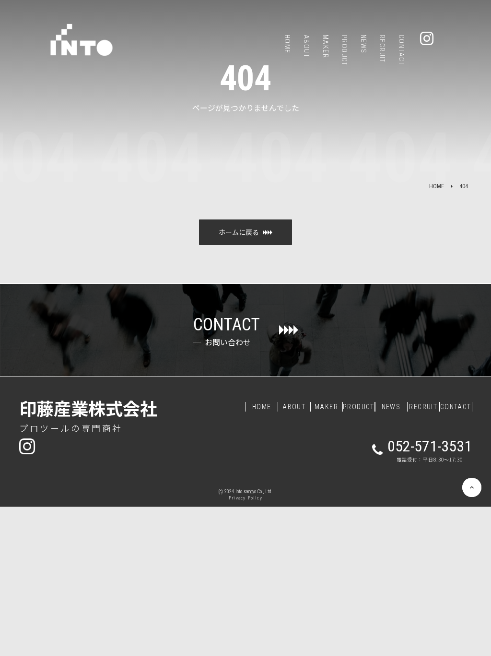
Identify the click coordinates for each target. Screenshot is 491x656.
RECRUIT (423, 407)
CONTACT (455, 407)
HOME (436, 186)
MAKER (326, 407)
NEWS (391, 407)
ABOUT (293, 407)
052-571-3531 (429, 446)
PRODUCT (358, 407)
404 (463, 186)
